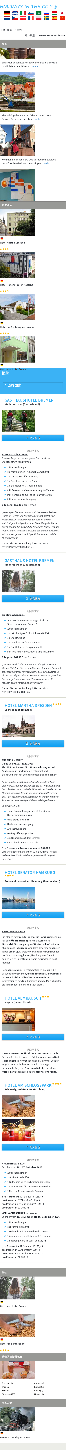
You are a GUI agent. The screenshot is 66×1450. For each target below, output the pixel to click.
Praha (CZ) (39, 1386)
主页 (2, 30)
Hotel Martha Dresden (12, 242)
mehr (35, 58)
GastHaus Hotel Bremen (13, 369)
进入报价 (35, 438)
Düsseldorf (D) (8, 1394)
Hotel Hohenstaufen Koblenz (16, 284)
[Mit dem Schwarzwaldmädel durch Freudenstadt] (33, 132)
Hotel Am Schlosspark (12, 1343)
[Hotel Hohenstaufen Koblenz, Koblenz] (33, 265)
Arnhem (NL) (40, 1383)
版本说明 (30, 35)
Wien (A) (6, 1386)
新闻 (9, 30)
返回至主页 (33, 450)
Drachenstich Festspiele (14, 1437)
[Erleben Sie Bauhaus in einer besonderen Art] (33, 180)
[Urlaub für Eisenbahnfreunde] (33, 84)
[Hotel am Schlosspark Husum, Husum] (33, 307)
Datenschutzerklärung (51, 35)
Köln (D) (5, 1390)
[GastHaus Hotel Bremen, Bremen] (33, 349)
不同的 (18, 30)
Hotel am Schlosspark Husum (17, 327)
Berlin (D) (38, 1390)
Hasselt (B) (39, 1394)
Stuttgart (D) (8, 1383)
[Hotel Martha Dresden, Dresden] (33, 222)
